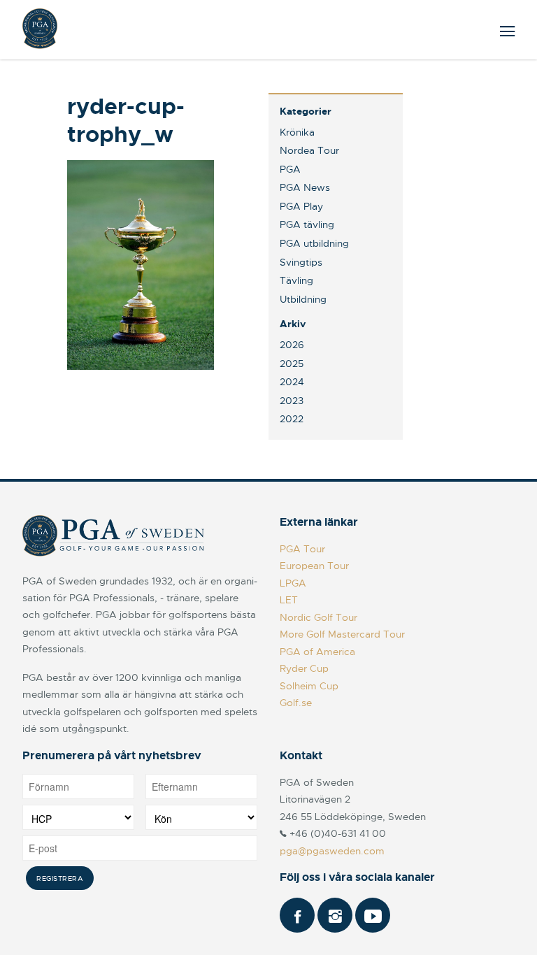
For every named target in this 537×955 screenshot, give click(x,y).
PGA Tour (302, 549)
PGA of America (317, 651)
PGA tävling (307, 224)
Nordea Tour (309, 150)
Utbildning (303, 299)
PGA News (305, 187)
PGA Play (301, 206)
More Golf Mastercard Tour (342, 634)
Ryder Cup (304, 668)
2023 (291, 400)
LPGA (293, 583)
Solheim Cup (309, 686)
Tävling (296, 280)
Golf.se (296, 702)
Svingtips (301, 262)
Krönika (297, 132)
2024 (292, 381)
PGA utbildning (314, 243)
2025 (291, 363)
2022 (291, 418)
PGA (290, 169)
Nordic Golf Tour (318, 617)
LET (289, 600)
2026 (292, 344)
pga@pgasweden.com (332, 851)
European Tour (314, 565)
